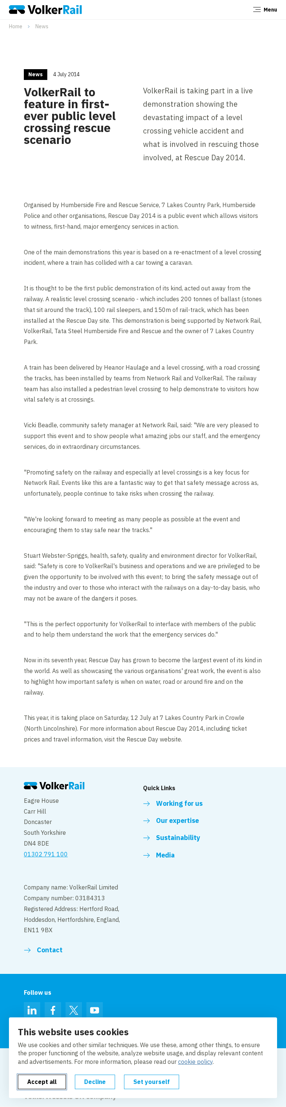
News (41, 26)
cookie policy (195, 1061)
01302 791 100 (46, 854)
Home (15, 26)
